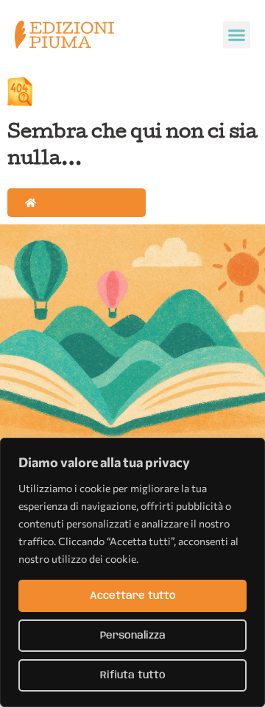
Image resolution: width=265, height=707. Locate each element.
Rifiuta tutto (133, 675)
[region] (132, 572)
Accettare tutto (133, 596)
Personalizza (133, 635)
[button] (237, 35)
